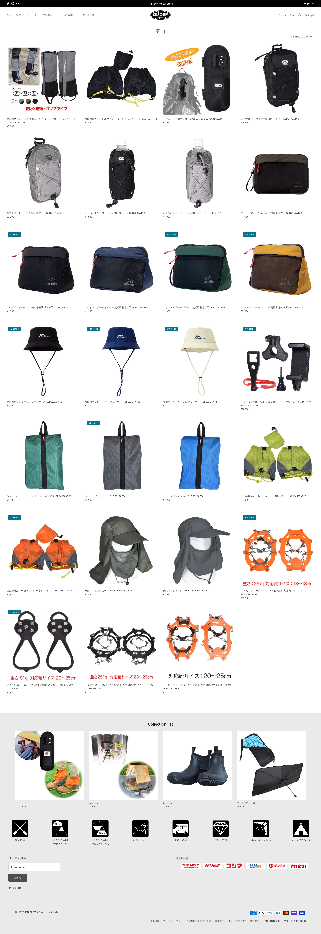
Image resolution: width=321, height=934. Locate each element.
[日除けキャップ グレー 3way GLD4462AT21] (199, 550)
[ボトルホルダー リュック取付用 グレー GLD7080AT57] (199, 172)
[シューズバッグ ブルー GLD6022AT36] (199, 456)
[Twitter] (8, 3)
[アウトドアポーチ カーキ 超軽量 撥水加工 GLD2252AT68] (277, 172)
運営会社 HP (255, 920)
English (307, 3)
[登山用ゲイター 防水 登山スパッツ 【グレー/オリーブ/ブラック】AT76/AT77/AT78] (43, 78)
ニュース (32, 15)
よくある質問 (67, 15)
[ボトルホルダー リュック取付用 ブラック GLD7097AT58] (121, 172)
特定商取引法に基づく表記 (199, 920)
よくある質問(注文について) (60, 842)
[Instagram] (12, 3)
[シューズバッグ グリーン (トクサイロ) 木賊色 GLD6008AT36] (43, 456)
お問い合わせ (87, 15)
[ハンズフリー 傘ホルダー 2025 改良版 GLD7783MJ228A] (199, 78)
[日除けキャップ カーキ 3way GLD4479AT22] (121, 550)
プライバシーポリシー (173, 920)
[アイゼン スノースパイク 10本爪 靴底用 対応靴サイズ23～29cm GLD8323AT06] (121, 644)
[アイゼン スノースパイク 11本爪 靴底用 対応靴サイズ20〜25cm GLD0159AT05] (199, 644)
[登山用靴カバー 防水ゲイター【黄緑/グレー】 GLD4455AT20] (277, 456)
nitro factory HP (272, 920)
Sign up (18, 877)
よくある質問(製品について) (100, 842)
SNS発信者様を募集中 (236, 920)
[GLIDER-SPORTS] (160, 15)
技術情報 (48, 15)
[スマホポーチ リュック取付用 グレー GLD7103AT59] (43, 172)
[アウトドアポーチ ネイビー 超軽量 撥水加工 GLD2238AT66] (121, 267)
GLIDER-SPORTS (30, 912)
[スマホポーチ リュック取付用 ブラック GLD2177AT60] (277, 78)
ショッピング (14, 15)
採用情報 (219, 920)
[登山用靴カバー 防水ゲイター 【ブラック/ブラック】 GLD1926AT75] (121, 78)
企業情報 (155, 920)
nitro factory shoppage (295, 920)
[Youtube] (17, 3)
